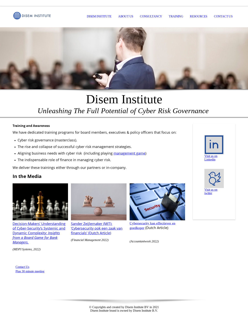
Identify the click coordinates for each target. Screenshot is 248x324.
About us (125, 16)
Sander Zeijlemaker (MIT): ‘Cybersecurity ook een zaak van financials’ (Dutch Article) (96, 228)
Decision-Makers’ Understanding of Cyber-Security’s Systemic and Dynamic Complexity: (39, 232)
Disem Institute (99, 16)
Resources (198, 16)
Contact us (223, 16)
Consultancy (151, 16)
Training (176, 16)
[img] (32, 16)
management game (129, 153)
